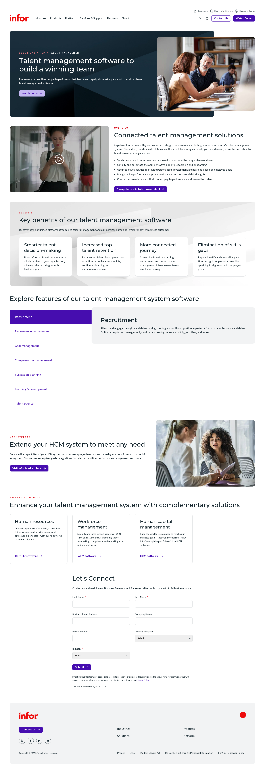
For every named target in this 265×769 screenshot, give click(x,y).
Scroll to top (243, 715)
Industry (76, 649)
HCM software (149, 556)
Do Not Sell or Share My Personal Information (189, 753)
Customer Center (247, 11)
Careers (229, 11)
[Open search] (200, 18)
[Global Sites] (207, 18)
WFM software (87, 556)
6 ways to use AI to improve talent (138, 189)
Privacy (121, 753)
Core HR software (26, 556)
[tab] (51, 317)
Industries (40, 18)
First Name (78, 597)
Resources (203, 11)
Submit (79, 667)
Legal (132, 753)
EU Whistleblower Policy (231, 753)
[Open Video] (59, 159)
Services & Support (91, 18)
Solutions (27, 53)
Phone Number (80, 631)
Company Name (143, 614)
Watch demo (30, 93)
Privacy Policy (142, 680)
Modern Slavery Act (150, 753)
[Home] (19, 18)
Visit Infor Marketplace (27, 469)
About (125, 18)
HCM (43, 53)
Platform (70, 18)
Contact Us (221, 18)
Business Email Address (84, 614)
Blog (216, 11)
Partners (112, 18)
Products (55, 18)
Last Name (140, 597)
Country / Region (144, 631)
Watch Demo (244, 18)
